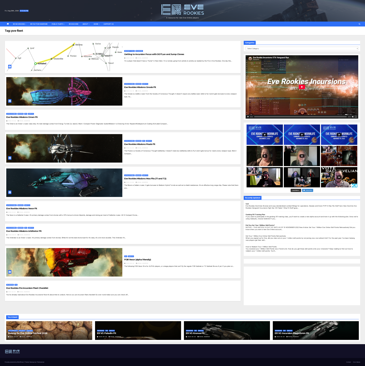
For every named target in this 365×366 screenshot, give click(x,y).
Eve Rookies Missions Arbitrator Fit (24, 231)
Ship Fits (145, 84)
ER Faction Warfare (39, 24)
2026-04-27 (14, 336)
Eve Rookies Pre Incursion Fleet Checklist (27, 288)
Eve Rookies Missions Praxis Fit (139, 144)
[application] (302, 87)
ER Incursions (19, 24)
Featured (29, 330)
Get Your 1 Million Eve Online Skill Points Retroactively (266, 236)
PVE (26, 113)
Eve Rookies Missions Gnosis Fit (140, 87)
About (86, 24)
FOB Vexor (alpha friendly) (137, 259)
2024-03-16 (130, 58)
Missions (138, 84)
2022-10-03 (130, 148)
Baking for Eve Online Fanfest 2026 (27, 333)
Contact (348, 362)
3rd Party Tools (129, 51)
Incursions (139, 51)
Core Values (356, 362)
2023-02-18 (130, 91)
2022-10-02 (130, 182)
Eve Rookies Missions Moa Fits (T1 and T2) (145, 178)
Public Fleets (58, 24)
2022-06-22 (130, 263)
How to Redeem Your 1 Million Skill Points (261, 247)
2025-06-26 (281, 336)
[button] (359, 24)
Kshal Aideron (142, 58)
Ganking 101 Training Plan (255, 214)
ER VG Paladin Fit (106, 333)
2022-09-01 (12, 235)
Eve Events (22, 330)
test (247, 204)
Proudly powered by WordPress (14, 362)
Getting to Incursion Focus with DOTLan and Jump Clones (154, 54)
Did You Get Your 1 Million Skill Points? (260, 225)
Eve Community (13, 330)
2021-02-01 (12, 291)
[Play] (248, 117)
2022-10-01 (12, 212)
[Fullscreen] (356, 117)
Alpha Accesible (129, 84)
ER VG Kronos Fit (195, 333)
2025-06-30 (103, 336)
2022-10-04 (12, 121)
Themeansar (40, 362)
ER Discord (73, 24)
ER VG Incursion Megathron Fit (292, 333)
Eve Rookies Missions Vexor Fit (21, 208)
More (96, 24)
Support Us (109, 24)
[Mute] (353, 117)
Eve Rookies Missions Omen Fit (22, 117)
